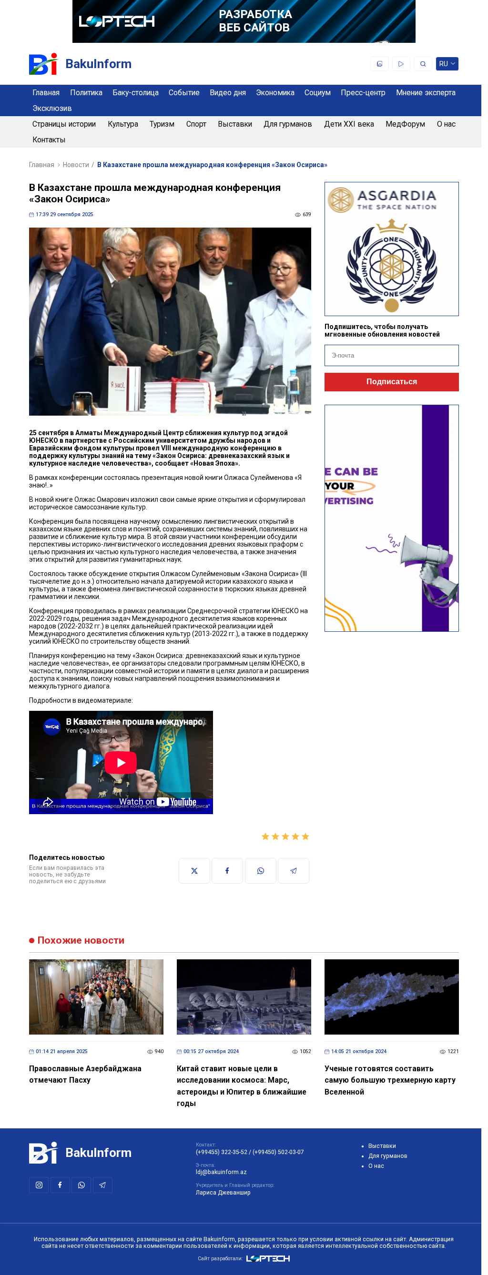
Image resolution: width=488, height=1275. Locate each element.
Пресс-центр (363, 92)
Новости (76, 165)
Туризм (162, 124)
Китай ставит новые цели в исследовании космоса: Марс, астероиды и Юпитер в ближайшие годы (241, 1086)
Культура (123, 124)
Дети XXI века (349, 124)
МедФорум (405, 124)
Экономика (275, 92)
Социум (318, 92)
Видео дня (228, 92)
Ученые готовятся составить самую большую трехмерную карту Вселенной (390, 1080)
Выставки (235, 124)
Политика (86, 92)
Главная (46, 92)
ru (443, 65)
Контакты (49, 139)
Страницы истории (64, 124)
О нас (446, 124)
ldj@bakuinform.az (221, 1172)
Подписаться (391, 382)
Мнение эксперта (426, 92)
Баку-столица (135, 92)
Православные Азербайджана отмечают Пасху (85, 1074)
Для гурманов (288, 124)
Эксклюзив (52, 108)
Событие (184, 92)
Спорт (196, 124)
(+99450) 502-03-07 (278, 1152)
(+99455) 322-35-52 (221, 1152)
